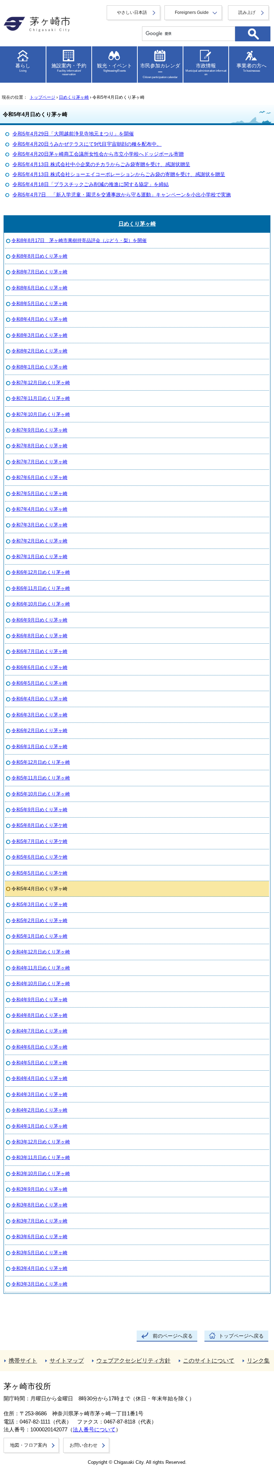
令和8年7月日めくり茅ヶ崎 (39, 271)
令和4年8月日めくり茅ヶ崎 (39, 1015)
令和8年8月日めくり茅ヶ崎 (39, 256)
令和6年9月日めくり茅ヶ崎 (39, 620)
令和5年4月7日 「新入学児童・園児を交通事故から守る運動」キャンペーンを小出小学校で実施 (121, 194)
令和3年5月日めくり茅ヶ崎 (39, 1252)
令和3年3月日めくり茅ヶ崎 (39, 1284)
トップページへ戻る (241, 1336)
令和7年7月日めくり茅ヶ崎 (39, 461)
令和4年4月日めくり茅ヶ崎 (39, 1078)
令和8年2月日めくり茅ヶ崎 (39, 351)
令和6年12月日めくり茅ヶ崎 (40, 572)
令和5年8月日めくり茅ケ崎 (39, 825)
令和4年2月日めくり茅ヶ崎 (39, 1110)
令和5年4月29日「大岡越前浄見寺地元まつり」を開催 (73, 134)
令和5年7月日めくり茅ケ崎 (39, 841)
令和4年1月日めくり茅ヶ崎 (39, 1126)
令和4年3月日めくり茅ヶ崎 (39, 1094)
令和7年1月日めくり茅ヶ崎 (39, 556)
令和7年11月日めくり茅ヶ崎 (40, 398)
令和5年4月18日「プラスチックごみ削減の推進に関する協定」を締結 (90, 184)
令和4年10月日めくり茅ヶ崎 (40, 983)
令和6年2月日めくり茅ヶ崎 (39, 730)
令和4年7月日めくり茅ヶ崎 (39, 1031)
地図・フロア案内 (28, 1445)
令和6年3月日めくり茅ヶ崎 (39, 714)
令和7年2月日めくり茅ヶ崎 (39, 541)
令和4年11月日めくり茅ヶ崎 (40, 968)
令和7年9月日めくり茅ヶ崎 (39, 430)
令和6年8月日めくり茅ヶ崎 (39, 635)
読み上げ (246, 12)
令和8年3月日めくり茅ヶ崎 (39, 335)
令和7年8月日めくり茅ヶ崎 (39, 445)
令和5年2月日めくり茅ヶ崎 (39, 920)
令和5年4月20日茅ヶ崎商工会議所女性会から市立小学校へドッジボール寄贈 (98, 154)
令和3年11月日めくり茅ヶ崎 (40, 1157)
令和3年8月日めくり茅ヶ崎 (39, 1205)
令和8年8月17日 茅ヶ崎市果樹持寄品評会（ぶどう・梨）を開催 (79, 240)
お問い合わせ (83, 1445)
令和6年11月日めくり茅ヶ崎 (40, 588)
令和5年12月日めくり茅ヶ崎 (40, 762)
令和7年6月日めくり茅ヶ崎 (39, 477)
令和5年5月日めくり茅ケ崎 (39, 873)
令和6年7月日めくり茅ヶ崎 (39, 651)
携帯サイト (23, 1361)
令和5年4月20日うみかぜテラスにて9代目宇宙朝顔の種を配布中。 (87, 144)
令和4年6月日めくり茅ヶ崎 (39, 1047)
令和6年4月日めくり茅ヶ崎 (39, 698)
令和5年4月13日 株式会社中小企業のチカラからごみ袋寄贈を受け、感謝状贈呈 (101, 164)
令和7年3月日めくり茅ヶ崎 (39, 524)
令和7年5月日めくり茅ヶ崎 (39, 493)
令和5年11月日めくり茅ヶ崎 (40, 778)
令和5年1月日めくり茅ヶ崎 (39, 936)
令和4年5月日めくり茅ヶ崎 (39, 1062)
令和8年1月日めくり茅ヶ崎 (39, 367)
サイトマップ (67, 1361)
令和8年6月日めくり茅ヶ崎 (39, 287)
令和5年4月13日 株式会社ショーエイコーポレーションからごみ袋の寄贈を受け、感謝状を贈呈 (118, 174)
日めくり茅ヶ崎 (74, 97)
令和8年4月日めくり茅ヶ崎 (39, 319)
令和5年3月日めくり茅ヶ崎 (39, 904)
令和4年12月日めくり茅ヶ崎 (40, 951)
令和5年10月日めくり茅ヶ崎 (40, 794)
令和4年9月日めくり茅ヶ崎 (39, 999)
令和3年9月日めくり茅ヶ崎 (39, 1189)
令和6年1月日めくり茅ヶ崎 (39, 746)
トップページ (42, 97)
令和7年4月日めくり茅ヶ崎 (39, 509)
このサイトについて (208, 1361)
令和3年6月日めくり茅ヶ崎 (39, 1236)
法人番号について (94, 1429)
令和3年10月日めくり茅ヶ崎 (40, 1173)
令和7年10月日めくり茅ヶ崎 (40, 414)
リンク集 (258, 1361)
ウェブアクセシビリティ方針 (133, 1361)
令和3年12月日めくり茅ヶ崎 (40, 1141)
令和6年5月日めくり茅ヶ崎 (39, 683)
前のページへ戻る (173, 1336)
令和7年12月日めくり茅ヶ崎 (40, 382)
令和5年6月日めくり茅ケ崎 (39, 857)
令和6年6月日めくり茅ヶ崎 (39, 667)
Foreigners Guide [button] (192, 12)
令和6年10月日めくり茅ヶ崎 (40, 604)
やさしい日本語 (132, 12)
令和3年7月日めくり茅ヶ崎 (39, 1221)
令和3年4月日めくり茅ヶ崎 (39, 1268)
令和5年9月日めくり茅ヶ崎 (39, 809)
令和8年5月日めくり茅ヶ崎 (39, 303)
